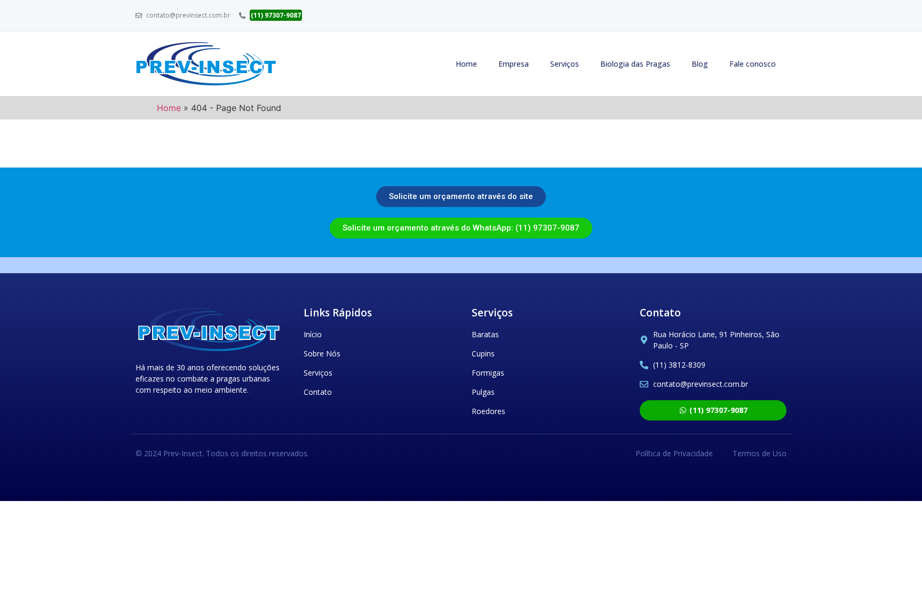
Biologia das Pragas (635, 64)
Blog (699, 64)
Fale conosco (752, 64)
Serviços (564, 64)
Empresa (513, 64)
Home (466, 64)
